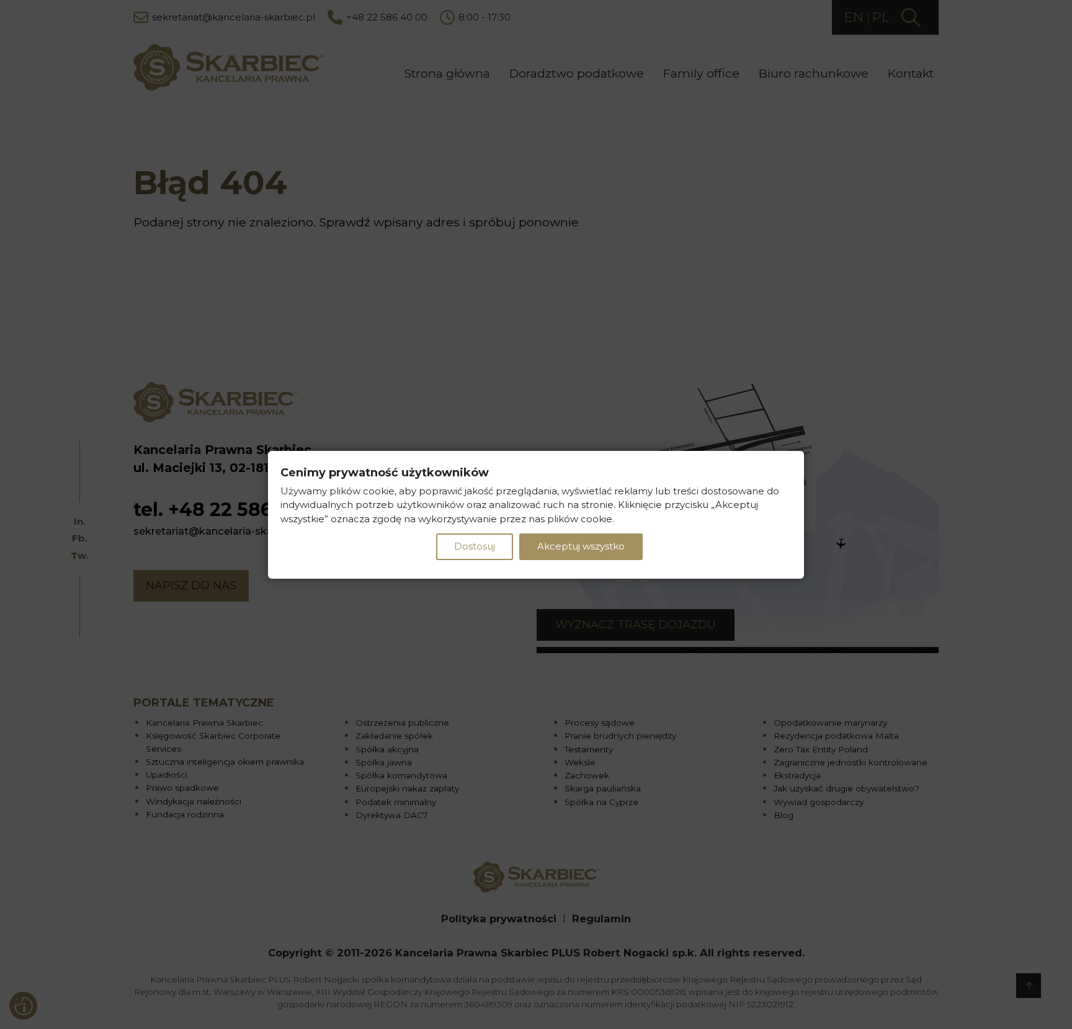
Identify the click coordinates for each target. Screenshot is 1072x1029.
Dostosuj (474, 546)
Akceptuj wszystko (581, 546)
